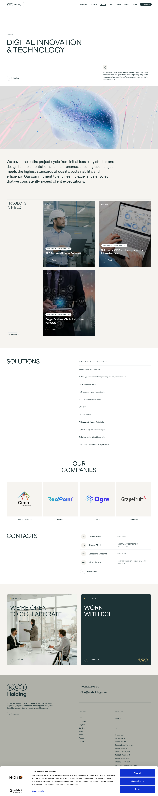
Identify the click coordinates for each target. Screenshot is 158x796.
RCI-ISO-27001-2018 (122, 755)
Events (126, 4)
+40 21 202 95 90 (89, 686)
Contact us (146, 4)
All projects (13, 334)
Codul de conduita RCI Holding (126, 765)
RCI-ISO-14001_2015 (122, 752)
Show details (38, 791)
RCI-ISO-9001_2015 (122, 748)
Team (112, 4)
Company (84, 4)
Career (135, 4)
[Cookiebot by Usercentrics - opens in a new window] (16, 791)
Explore (16, 78)
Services (103, 4)
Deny (137, 789)
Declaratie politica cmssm (124, 745)
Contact (16, 714)
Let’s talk (20, 659)
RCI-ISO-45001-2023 (122, 762)
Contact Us (95, 659)
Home (81, 718)
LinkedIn (118, 718)
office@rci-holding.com (93, 692)
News (119, 4)
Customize (136, 781)
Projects (94, 4)
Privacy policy (120, 735)
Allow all (137, 773)
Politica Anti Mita (121, 742)
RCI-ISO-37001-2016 (122, 758)
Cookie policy (120, 738)
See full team (91, 572)
